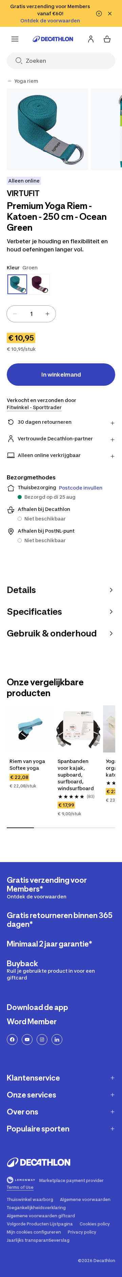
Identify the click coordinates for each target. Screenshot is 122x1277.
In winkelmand (61, 374)
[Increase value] (47, 314)
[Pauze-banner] (99, 13)
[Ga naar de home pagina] (53, 39)
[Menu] (15, 39)
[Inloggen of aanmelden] (91, 39)
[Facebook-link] (12, 1039)
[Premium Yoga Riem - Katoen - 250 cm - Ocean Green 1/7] (47, 129)
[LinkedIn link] (57, 1039)
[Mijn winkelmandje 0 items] (107, 39)
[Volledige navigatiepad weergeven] (9, 81)
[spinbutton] (31, 314)
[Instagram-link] (42, 1039)
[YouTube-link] (27, 1039)
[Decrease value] (15, 314)
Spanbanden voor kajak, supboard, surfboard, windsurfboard (76, 774)
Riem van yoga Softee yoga (27, 764)
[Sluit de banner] (109, 13)
